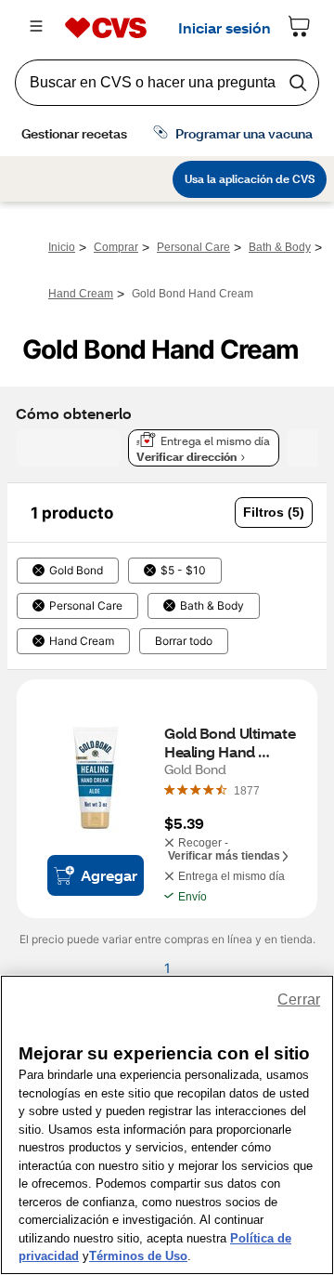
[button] (274, 512)
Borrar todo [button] (183, 641)
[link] (246, 790)
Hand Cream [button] (81, 641)
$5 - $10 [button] (183, 570)
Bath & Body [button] (212, 605)
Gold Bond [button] (76, 570)
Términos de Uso (138, 1256)
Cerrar (298, 999)
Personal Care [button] (85, 605)
